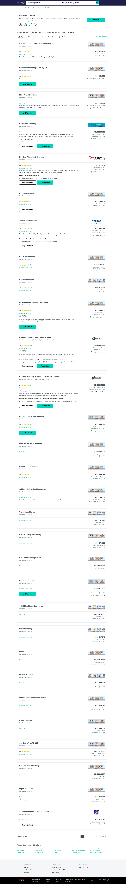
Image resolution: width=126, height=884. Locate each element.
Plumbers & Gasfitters (25, 46)
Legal (91, 880)
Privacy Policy (48, 880)
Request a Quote (27, 146)
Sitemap (26, 872)
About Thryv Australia (36, 880)
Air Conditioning (95, 850)
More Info (22, 54)
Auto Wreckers (76, 852)
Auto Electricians (59, 848)
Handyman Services (96, 852)
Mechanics (38, 850)
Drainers (55, 340)
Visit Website (27, 84)
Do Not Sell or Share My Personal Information (75, 880)
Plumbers (20, 848)
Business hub (55, 872)
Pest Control (39, 852)
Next (103, 836)
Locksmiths (20, 852)
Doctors (56, 852)
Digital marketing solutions (59, 869)
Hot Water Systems (44, 379)
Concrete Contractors (78, 850)
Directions (22, 132)
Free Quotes (96, 20)
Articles (26, 867)
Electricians (20, 850)
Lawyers (37, 848)
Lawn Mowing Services (97, 848)
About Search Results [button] (101, 36)
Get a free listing (56, 867)
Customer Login (29, 869)
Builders (74, 848)
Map (22, 37)
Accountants (57, 850)
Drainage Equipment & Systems (42, 340)
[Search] (97, 2)
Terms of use (58, 880)
